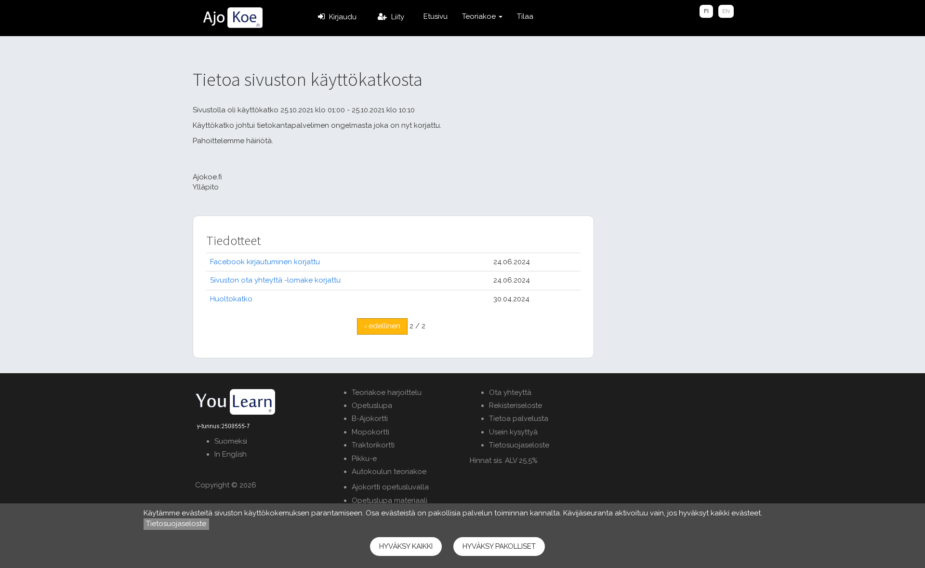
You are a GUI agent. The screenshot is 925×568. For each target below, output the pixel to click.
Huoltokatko (231, 299)
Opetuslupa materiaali (389, 500)
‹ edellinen (382, 326)
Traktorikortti (373, 445)
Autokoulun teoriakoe (389, 471)
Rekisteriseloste (515, 405)
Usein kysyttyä (513, 432)
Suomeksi (230, 441)
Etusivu (435, 16)
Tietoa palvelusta (518, 418)
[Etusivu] (232, 18)
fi (706, 11)
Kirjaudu (343, 17)
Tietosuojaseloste (519, 445)
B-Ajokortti (370, 418)
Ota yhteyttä (510, 392)
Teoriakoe (480, 16)
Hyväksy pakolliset (499, 546)
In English (230, 454)
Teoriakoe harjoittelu (387, 392)
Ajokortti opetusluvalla (390, 487)
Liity (397, 17)
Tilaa (525, 16)
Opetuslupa (372, 405)
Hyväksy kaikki (406, 546)
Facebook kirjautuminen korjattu (265, 261)
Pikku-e (364, 458)
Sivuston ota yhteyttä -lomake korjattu (275, 280)
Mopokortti (370, 432)
